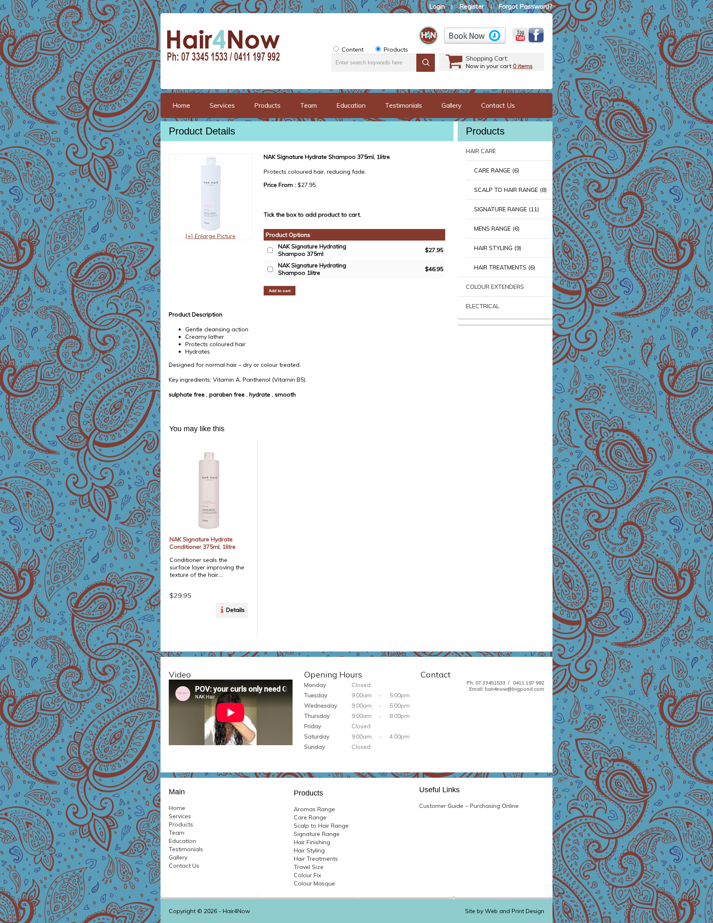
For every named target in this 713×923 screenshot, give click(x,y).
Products (267, 105)
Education (351, 105)
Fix (307, 875)
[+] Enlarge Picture (210, 236)
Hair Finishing (312, 842)
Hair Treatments (316, 858)
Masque (314, 883)
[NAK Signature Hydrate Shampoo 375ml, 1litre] (210, 230)
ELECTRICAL (482, 306)
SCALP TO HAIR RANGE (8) (510, 190)
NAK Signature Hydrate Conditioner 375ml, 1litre (203, 543)
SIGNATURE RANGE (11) (506, 209)
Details (235, 610)
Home (181, 105)
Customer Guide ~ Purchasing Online (469, 806)
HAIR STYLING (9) (497, 248)
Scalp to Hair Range (321, 825)
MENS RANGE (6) (496, 228)
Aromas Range (314, 809)
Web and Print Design (514, 911)
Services (222, 105)
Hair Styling (309, 850)
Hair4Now (236, 911)
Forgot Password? (525, 6)
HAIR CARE (481, 151)
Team (308, 105)
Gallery (451, 105)
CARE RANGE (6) (496, 170)
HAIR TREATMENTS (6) (504, 267)
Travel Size (308, 867)
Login (437, 6)
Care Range (310, 817)
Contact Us (498, 105)
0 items (523, 66)
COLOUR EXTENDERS (495, 286)
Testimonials (403, 105)
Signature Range (317, 834)
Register (471, 6)
